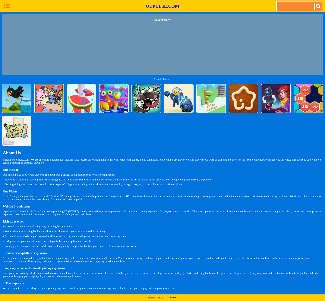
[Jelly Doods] (16, 131)
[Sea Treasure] (114, 98)
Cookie (160, 297)
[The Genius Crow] (16, 98)
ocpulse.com (162, 6)
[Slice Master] (211, 98)
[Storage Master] (49, 98)
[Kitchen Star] (243, 98)
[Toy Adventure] (179, 98)
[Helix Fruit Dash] (81, 98)
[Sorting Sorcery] (276, 98)
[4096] (308, 98)
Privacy (151, 297)
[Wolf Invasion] (146, 98)
